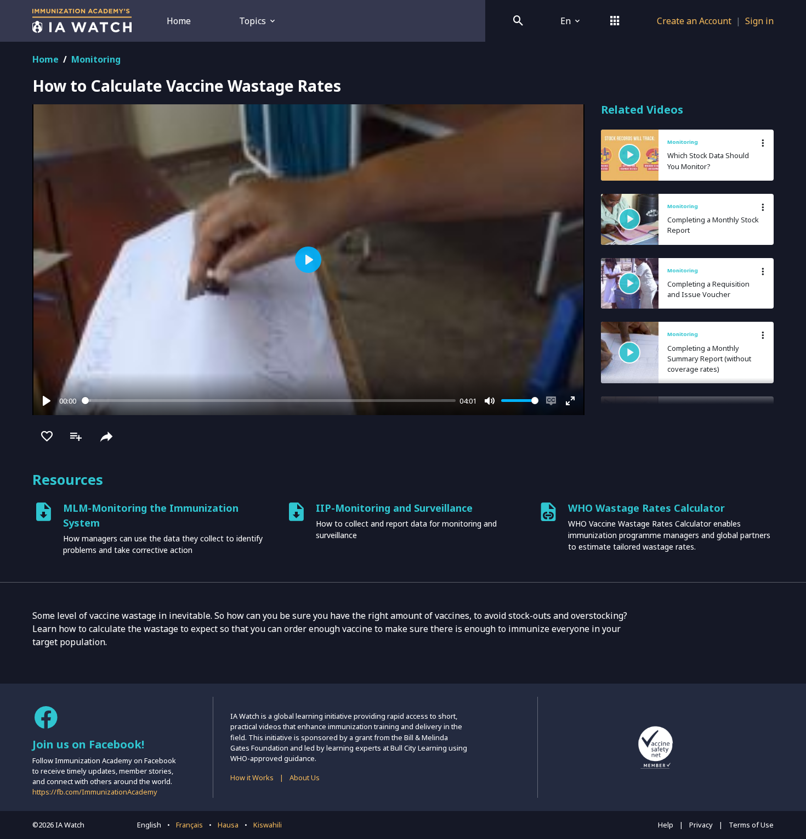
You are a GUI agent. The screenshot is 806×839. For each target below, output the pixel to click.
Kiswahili (267, 825)
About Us (305, 777)
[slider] (268, 400)
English (149, 825)
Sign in (759, 21)
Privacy (701, 825)
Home (179, 21)
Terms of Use (751, 825)
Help (665, 825)
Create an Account (694, 21)
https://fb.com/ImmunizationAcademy (94, 792)
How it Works (252, 777)
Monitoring (96, 59)
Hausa (228, 825)
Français (189, 825)
